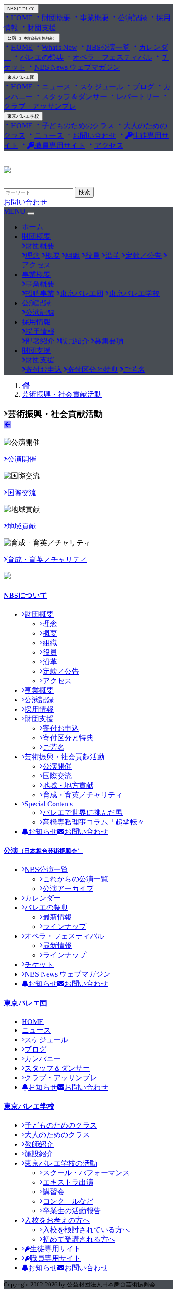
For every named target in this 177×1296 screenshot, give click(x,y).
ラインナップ (64, 926)
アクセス (108, 145)
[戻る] (7, 424)
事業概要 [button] (36, 274)
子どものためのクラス (78, 125)
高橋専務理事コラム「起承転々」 (97, 822)
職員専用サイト (59, 145)
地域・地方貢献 (68, 785)
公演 (31, 37)
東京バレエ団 (20, 77)
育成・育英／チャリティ (47, 559)
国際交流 (21, 492)
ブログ (143, 87)
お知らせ (42, 831)
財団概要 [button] (36, 236)
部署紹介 (39, 341)
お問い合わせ (94, 135)
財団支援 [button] (36, 350)
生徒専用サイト (55, 1249)
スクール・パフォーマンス (86, 1173)
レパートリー (138, 96)
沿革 (112, 255)
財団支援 (41, 28)
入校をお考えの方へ (57, 1220)
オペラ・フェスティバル (112, 57)
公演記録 (132, 18)
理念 (32, 255)
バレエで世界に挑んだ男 (83, 812)
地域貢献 (21, 526)
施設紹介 (39, 1154)
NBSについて (25, 595)
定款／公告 (143, 255)
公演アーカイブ (68, 888)
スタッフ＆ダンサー (74, 96)
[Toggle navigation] (30, 213)
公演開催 (21, 459)
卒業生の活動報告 (72, 1211)
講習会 (53, 1192)
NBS (21, 8)
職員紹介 (74, 341)
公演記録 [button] (36, 303)
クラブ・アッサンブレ (61, 1078)
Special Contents (49, 804)
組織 (72, 255)
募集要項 (108, 341)
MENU (14, 211)
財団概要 (56, 18)
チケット (39, 964)
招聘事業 (39, 293)
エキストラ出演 (68, 1182)
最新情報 (57, 917)
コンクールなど (68, 1201)
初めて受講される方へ (79, 1239)
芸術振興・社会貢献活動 (62, 394)
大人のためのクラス (57, 1135)
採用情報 (39, 331)
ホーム (33, 227)
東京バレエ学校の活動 (61, 1163)
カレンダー (43, 898)
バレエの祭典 (42, 57)
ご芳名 (134, 369)
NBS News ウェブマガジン (77, 67)
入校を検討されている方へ (86, 1230)
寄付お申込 (43, 369)
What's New (59, 47)
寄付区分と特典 (92, 369)
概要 (52, 255)
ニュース (56, 87)
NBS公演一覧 (108, 47)
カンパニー (43, 1059)
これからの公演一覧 (75, 879)
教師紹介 (39, 1144)
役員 (92, 255)
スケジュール (101, 87)
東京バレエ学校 (23, 116)
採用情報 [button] (36, 322)
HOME (22, 18)
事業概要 (94, 18)
